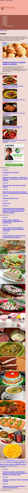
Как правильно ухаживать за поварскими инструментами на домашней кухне (12, 127)
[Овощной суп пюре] (12, 399)
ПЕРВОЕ (5, 17)
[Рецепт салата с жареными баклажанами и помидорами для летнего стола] (10, 84)
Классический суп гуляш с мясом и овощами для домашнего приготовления (14, 141)
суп (4, 465)
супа (7, 465)
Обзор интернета (9, 25)
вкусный (8, 460)
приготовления (19, 462)
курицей (22, 460)
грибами (13, 460)
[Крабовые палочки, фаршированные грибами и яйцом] (12, 283)
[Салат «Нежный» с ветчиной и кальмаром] (12, 312)
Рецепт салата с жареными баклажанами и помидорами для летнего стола (13, 86)
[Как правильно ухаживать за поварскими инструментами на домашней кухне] (10, 125)
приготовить (10, 462)
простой (26, 462)
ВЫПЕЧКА (5, 21)
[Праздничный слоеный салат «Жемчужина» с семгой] (12, 385)
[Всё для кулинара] (7, 9)
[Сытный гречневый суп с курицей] (12, 356)
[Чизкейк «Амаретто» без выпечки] (12, 458)
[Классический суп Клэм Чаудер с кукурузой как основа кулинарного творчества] (10, 98)
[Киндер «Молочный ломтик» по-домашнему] (12, 370)
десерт (16, 460)
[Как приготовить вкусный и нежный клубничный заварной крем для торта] (12, 341)
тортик (13, 465)
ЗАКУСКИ (5, 23)
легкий (26, 460)
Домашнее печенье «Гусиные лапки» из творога (14, 63)
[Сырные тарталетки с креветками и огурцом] (12, 429)
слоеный (1, 465)
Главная (5, 16)
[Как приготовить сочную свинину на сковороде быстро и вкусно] (10, 111)
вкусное (1, 460)
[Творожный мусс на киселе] (12, 327)
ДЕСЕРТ (5, 22)
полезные (5, 462)
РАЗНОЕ (5, 24)
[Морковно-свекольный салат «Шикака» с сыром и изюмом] (12, 297)
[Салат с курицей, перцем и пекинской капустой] (12, 268)
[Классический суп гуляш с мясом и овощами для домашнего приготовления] (10, 138)
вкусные (4, 460)
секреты (23, 464)
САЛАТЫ (5, 20)
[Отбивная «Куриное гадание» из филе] (12, 254)
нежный (1, 462)
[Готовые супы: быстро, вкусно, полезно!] (12, 443)
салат (18, 464)
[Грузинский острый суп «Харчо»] (12, 414)
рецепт (2, 464)
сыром (9, 465)
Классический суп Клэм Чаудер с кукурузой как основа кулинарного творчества (14, 100)
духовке (19, 460)
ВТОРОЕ (5, 18)
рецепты (13, 464)
